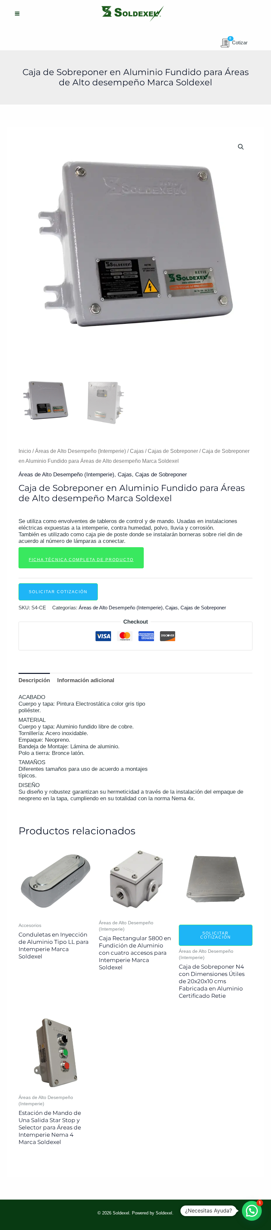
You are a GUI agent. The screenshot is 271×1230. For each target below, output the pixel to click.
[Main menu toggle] (17, 14)
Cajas (137, 451)
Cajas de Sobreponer (173, 451)
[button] (241, 147)
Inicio (25, 451)
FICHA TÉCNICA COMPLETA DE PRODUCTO (81, 559)
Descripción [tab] (34, 680)
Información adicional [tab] (85, 680)
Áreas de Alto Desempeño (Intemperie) (80, 451)
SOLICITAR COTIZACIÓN (58, 592)
